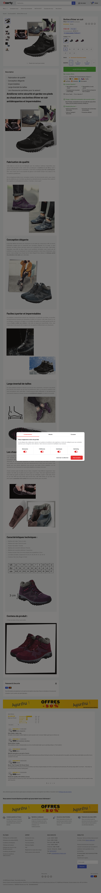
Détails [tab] (50, 434)
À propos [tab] (73, 434)
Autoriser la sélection (62, 457)
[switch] (25, 452)
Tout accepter (77, 457)
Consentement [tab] (28, 434)
